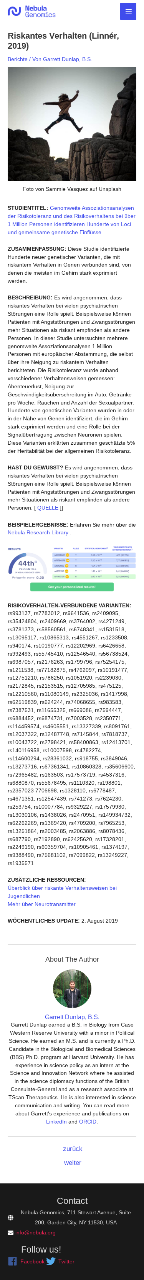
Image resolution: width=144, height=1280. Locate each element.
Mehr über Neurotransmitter (42, 904)
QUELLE (47, 508)
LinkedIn (56, 1122)
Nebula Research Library (38, 532)
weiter (72, 1162)
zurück (73, 1149)
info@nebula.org (35, 1232)
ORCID (87, 1122)
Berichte (18, 59)
